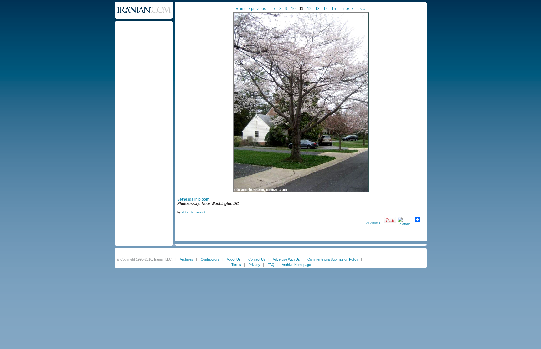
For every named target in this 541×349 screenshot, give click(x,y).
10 (293, 9)
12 (309, 9)
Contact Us (256, 259)
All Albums (373, 223)
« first (240, 9)
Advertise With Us (286, 259)
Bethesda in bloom (193, 199)
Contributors (210, 259)
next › (348, 9)
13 (317, 9)
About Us (234, 259)
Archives (186, 259)
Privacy (254, 265)
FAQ (271, 265)
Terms (236, 265)
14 (325, 9)
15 (334, 9)
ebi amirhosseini (193, 212)
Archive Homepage (296, 265)
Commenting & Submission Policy (332, 259)
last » (361, 9)
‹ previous (257, 9)
